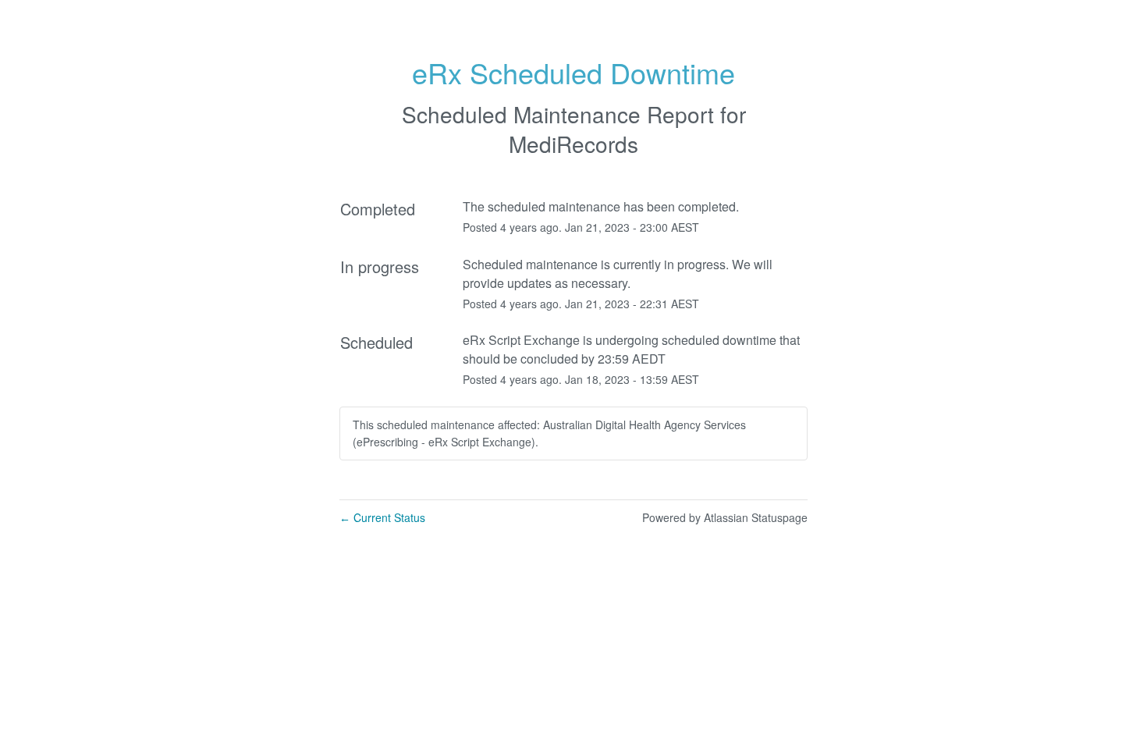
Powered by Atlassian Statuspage (725, 517)
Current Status (382, 517)
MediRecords (573, 143)
